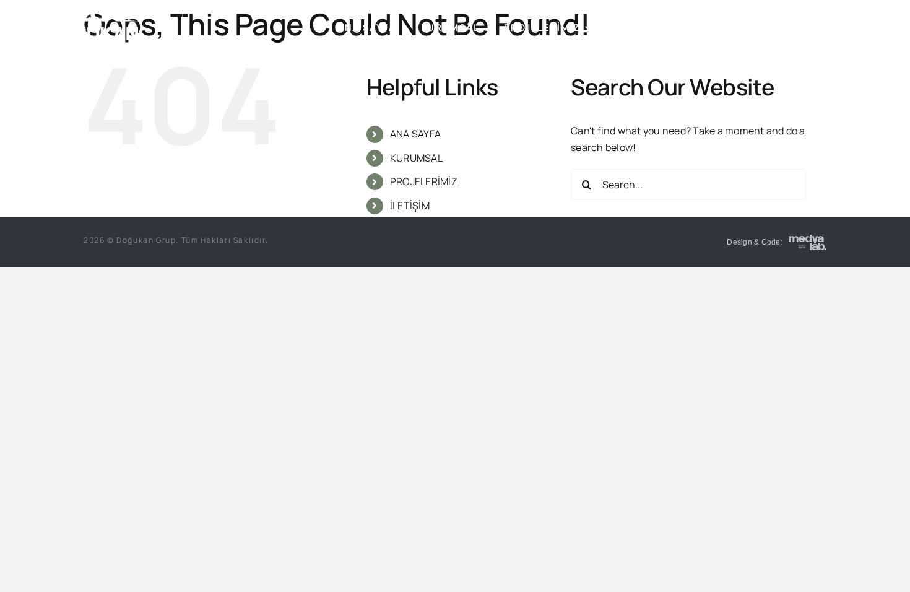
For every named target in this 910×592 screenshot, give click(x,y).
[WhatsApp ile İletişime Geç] (807, 242)
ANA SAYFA (415, 134)
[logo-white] (91, 11)
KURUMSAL (416, 158)
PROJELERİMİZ (423, 181)
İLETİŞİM (410, 205)
